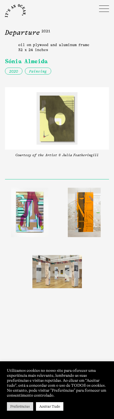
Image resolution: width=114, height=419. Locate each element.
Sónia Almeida (26, 61)
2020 (13, 71)
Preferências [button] (20, 406)
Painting (38, 71)
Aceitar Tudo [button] (49, 406)
